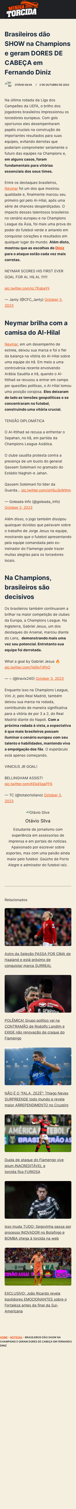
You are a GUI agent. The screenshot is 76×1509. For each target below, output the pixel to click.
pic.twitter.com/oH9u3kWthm (46, 490)
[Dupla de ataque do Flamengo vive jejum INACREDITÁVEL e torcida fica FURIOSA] (38, 1133)
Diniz (59, 248)
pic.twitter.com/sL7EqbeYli (27, 288)
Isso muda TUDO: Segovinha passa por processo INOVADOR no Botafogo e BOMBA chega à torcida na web (38, 1232)
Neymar (11, 188)
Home (4, 1337)
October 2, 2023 (19, 507)
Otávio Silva (37, 820)
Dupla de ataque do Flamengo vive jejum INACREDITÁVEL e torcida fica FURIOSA (34, 1166)
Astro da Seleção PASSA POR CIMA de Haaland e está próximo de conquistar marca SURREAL (38, 960)
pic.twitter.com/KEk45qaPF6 (28, 784)
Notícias (16, 1337)
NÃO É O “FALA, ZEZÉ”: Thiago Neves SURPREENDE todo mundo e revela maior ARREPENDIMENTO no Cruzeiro (36, 1099)
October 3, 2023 (50, 678)
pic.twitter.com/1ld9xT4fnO (27, 667)
